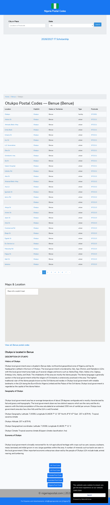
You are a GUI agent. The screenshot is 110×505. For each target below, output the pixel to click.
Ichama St (8, 135)
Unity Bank (8, 130)
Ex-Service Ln (9, 243)
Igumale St (8, 192)
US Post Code (55, 470)
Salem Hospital (10, 166)
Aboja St (8, 207)
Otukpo (7, 114)
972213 (94, 202)
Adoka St (8, 119)
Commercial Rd (10, 228)
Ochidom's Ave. (10, 156)
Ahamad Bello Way (11, 181)
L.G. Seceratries (10, 145)
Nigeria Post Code (55, 485)
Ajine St (7, 218)
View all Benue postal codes (17, 345)
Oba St (7, 150)
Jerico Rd (8, 197)
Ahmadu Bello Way (11, 125)
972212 (94, 176)
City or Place (14, 21)
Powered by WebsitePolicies (82, 499)
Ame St (7, 223)
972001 (94, 114)
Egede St (8, 238)
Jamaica (7, 264)
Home (7, 97)
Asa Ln (7, 187)
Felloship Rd (9, 249)
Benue (13, 97)
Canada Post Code (55, 475)
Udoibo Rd (8, 171)
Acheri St (8, 212)
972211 (94, 119)
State (51, 21)
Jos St (7, 140)
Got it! (89, 495)
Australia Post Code (55, 480)
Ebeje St (8, 233)
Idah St (7, 259)
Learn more (77, 490)
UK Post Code (55, 465)
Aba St (7, 176)
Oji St (7, 161)
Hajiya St (8, 254)
